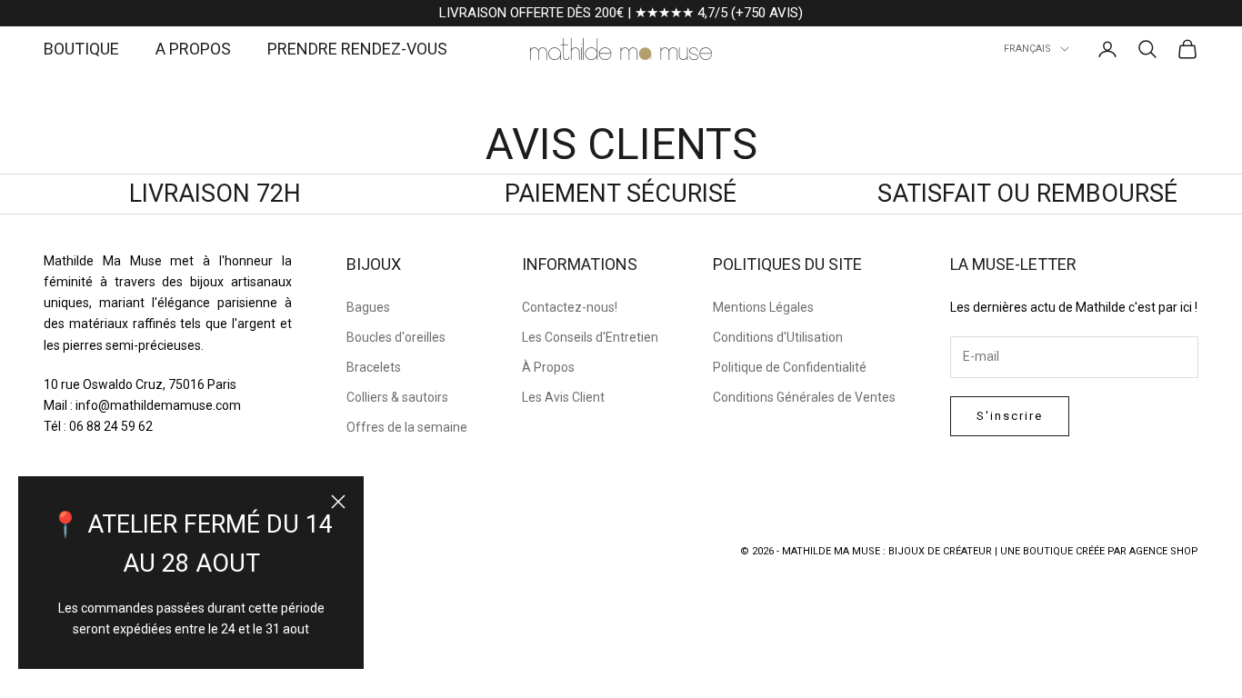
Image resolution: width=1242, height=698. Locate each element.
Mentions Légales (763, 307)
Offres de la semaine (406, 427)
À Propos (548, 367)
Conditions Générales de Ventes (804, 397)
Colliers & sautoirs (397, 397)
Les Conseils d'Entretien (590, 337)
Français (1027, 49)
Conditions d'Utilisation (778, 337)
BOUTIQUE (81, 48)
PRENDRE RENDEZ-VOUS (357, 48)
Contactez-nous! (569, 307)
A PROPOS (193, 48)
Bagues (368, 307)
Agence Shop (1163, 551)
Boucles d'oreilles (396, 337)
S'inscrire (1010, 416)
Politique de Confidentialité (789, 367)
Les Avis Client (563, 397)
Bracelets (373, 367)
